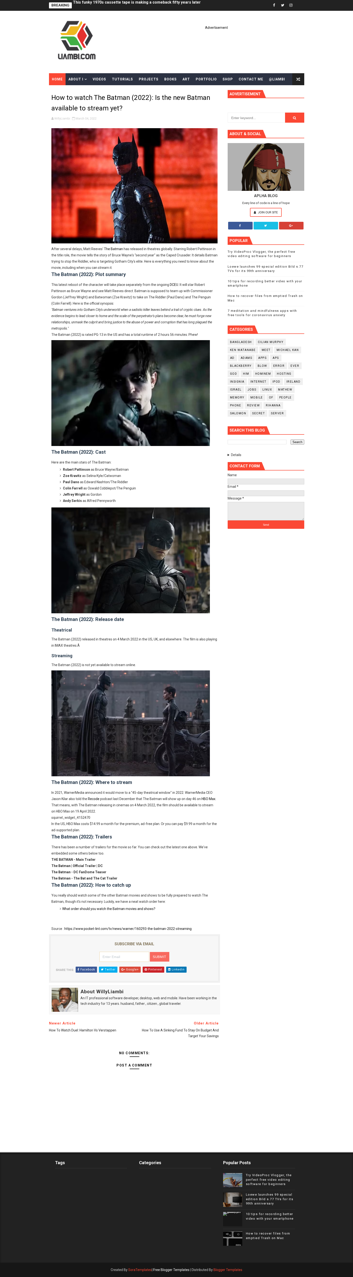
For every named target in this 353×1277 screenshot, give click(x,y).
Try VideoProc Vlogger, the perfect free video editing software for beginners (269, 1179)
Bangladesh (241, 342)
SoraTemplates (140, 1270)
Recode (93, 799)
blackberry (241, 365)
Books (170, 79)
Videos (99, 79)
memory (237, 397)
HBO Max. (208, 799)
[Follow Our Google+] (291, 225)
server (277, 413)
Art (186, 79)
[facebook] (274, 5)
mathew (285, 389)
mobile (256, 397)
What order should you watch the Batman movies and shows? (108, 909)
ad (232, 358)
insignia (237, 381)
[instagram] (291, 5)
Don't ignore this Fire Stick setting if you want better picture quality (134, 5)
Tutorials (122, 79)
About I (75, 79)
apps (262, 358)
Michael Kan (288, 350)
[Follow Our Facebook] (240, 225)
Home (57, 79)
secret (258, 413)
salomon (238, 413)
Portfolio (206, 79)
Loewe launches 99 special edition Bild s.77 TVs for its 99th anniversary (269, 1199)
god (233, 373)
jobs (252, 389)
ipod (276, 381)
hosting (284, 373)
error (279, 365)
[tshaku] (299, 5)
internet (258, 381)
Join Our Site (267, 212)
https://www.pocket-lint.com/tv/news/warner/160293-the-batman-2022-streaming (128, 929)
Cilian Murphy (271, 342)
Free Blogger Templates (171, 1270)
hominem (263, 373)
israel (236, 389)
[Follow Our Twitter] (266, 225)
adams (246, 358)
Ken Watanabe (243, 350)
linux (267, 389)
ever (295, 365)
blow (262, 365)
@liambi (277, 79)
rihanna (273, 405)
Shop (228, 79)
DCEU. (174, 285)
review (253, 405)
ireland (293, 381)
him (246, 373)
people (285, 397)
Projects (148, 79)
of (271, 397)
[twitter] (282, 5)
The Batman (113, 249)
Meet (266, 350)
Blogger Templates (227, 1270)
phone (235, 405)
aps (276, 358)
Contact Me (251, 79)
